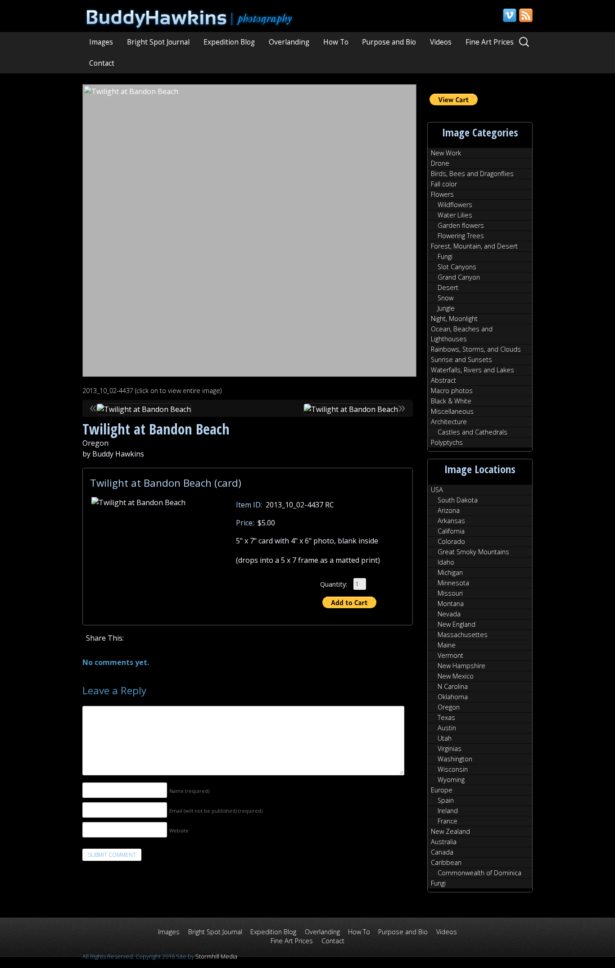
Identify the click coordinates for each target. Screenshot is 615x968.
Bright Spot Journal (158, 42)
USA (437, 489)
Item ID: (249, 505)
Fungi (445, 256)
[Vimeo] (509, 15)
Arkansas (451, 520)
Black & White (451, 401)
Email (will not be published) (215, 810)
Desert (448, 287)
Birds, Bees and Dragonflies (472, 173)
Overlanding (289, 42)
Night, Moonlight (454, 318)
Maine (447, 645)
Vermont (450, 655)
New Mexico (456, 676)
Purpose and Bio (389, 42)
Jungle (446, 308)
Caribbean (446, 862)
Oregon (449, 707)
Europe (441, 790)
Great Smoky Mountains (473, 551)
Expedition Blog (229, 42)
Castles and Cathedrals (472, 432)
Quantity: (333, 583)
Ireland (448, 810)
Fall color (444, 184)
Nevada (449, 614)
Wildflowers (455, 204)
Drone (440, 163)
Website (179, 830)
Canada (442, 852)
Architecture (449, 421)
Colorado (451, 541)
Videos (441, 42)
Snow (445, 298)
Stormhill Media (216, 956)
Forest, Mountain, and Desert (474, 246)
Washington (455, 759)
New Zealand (450, 831)
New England (456, 624)
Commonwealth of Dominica (479, 872)
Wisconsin (453, 769)
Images (101, 42)
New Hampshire (461, 665)
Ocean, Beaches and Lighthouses (462, 334)
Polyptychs (447, 442)
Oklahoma (453, 696)
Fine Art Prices (490, 42)
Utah (445, 738)
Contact (101, 63)
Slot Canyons (457, 266)
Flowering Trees (461, 235)
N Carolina (453, 686)
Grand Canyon (459, 277)
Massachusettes (463, 634)
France (447, 821)
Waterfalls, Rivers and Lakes (472, 370)
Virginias (449, 748)
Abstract (443, 380)
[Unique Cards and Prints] (190, 25)
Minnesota (453, 583)
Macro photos (452, 390)
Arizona (449, 510)
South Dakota (458, 500)
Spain (446, 800)
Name (189, 790)
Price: (245, 523)
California (451, 531)
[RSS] (525, 15)
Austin (447, 728)
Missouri (450, 593)
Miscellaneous (452, 411)
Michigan (450, 572)
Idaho (446, 562)
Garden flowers (461, 225)
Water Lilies (455, 215)
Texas (446, 717)
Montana (451, 603)
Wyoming (451, 779)
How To (335, 42)
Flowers (442, 194)
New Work (446, 153)
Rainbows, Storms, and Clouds (476, 349)
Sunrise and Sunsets (461, 359)
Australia (444, 841)
